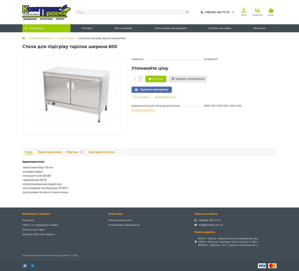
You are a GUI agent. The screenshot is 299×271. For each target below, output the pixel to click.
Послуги (87, 28)
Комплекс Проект (36, 213)
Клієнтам (115, 213)
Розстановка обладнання (170, 28)
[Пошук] (187, 12)
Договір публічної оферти (38, 234)
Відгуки (74, 152)
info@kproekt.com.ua (210, 224)
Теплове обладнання (41, 38)
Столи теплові (66, 38)
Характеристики (50, 152)
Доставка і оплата (101, 152)
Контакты (259, 28)
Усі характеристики (143, 110)
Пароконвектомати (120, 220)
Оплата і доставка (220, 28)
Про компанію (123, 28)
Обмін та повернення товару (40, 224)
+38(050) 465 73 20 (216, 12)
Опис (29, 152)
